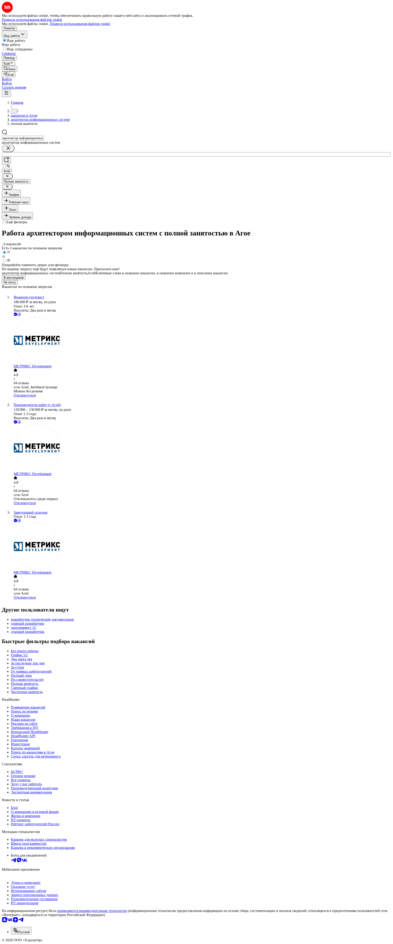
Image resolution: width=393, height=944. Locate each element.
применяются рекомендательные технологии (92, 911)
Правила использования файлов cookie (80, 24)
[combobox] (23, 138)
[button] (7, 79)
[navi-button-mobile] (6, 93)
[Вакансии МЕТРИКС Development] (201, 340)
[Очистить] (8, 148)
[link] (9, 69)
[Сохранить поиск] (6, 160)
